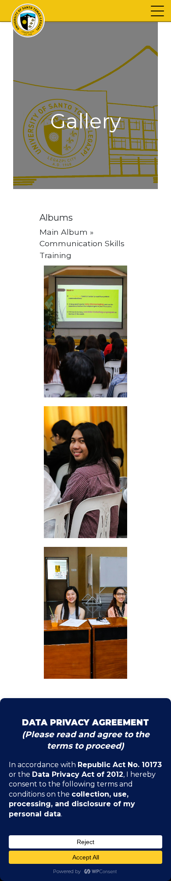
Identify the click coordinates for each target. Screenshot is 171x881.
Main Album (63, 232)
